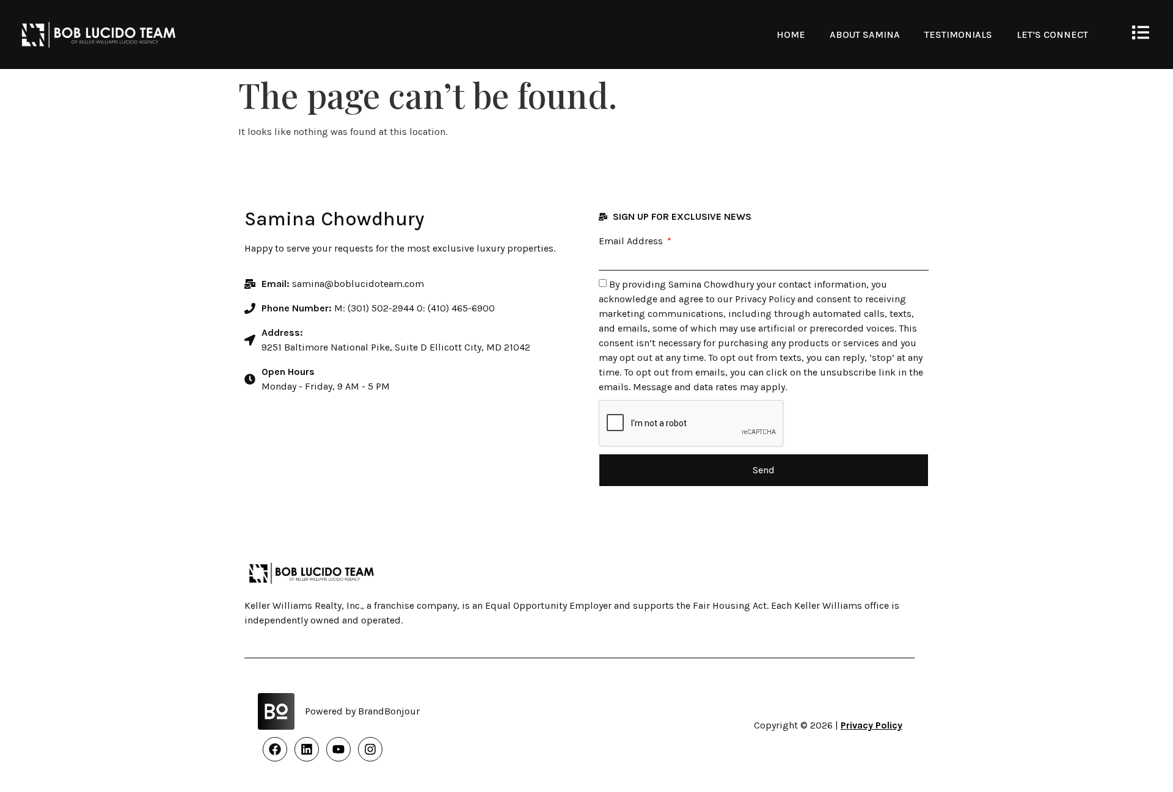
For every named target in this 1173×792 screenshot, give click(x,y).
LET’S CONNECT (1052, 34)
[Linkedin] (306, 749)
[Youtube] (338, 749)
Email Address (632, 241)
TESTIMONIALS (958, 34)
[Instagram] (370, 749)
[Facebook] (275, 749)
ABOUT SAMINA (865, 34)
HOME (791, 34)
